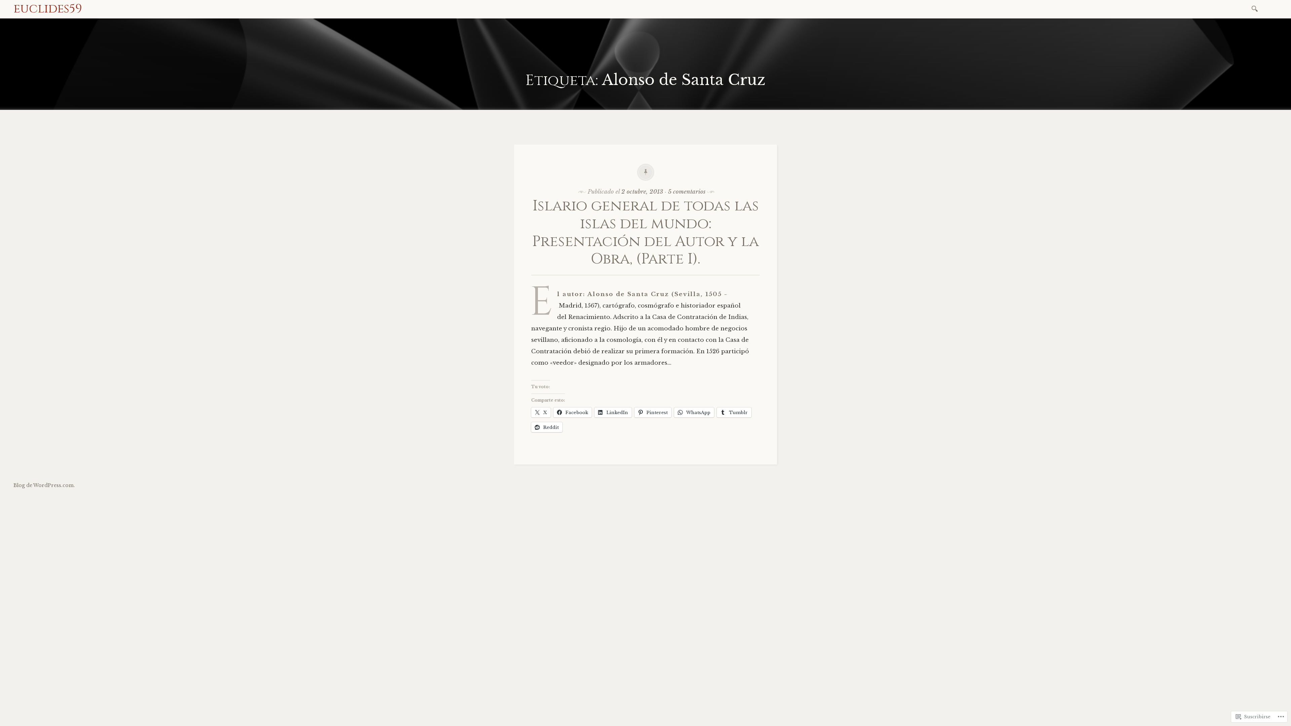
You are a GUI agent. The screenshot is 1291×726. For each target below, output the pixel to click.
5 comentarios (686, 191)
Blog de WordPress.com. (44, 485)
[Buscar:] (1256, 8)
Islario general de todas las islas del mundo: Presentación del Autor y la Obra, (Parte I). (645, 232)
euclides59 (47, 9)
